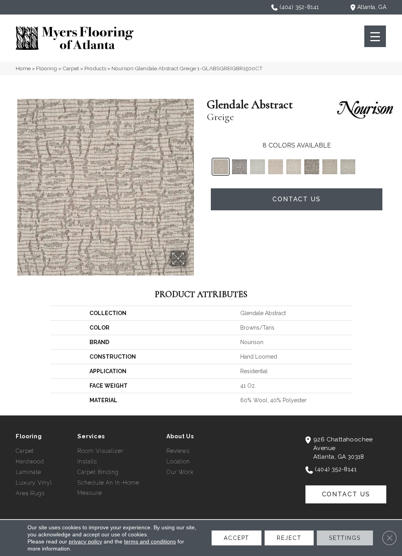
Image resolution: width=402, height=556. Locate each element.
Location (178, 461)
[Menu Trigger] (375, 36)
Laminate (28, 472)
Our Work (180, 472)
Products (95, 68)
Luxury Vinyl (34, 482)
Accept (236, 538)
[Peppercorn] (312, 167)
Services (91, 436)
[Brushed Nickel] (239, 167)
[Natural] (294, 167)
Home (23, 68)
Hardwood (30, 461)
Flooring (46, 68)
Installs (87, 461)
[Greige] (220, 167)
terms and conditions (150, 541)
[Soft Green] (330, 167)
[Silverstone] (348, 167)
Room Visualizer (100, 451)
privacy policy (85, 541)
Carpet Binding (97, 472)
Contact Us (296, 199)
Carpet (70, 68)
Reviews (178, 451)
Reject (289, 538)
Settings (345, 538)
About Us (180, 436)
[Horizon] (257, 167)
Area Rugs (30, 493)
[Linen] (275, 167)
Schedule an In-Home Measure (108, 487)
